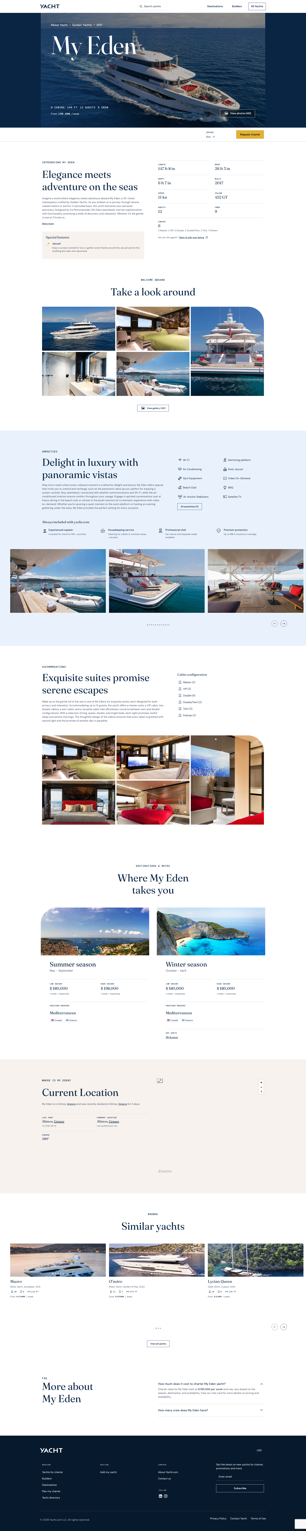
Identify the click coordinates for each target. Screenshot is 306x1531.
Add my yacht (108, 1472)
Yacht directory (51, 1497)
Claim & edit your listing (191, 237)
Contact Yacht (238, 1518)
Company (162, 1464)
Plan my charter (51, 1491)
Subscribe (240, 1488)
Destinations (215, 6)
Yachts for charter (52, 1472)
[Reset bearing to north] (261, 1091)
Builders (237, 6)
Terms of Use (258, 1518)
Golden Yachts (82, 25)
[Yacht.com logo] (51, 1450)
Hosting (104, 1464)
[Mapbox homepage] (165, 1171)
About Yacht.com (168, 1472)
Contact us (164, 1478)
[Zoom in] (261, 1082)
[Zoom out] (261, 1087)
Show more (48, 223)
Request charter (250, 134)
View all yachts (158, 1343)
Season (209, 132)
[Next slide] (283, 623)
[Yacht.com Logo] (49, 6)
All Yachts (257, 6)
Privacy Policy (218, 1518)
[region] (211, 1126)
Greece (71, 1104)
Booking (46, 1464)
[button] (14, 1259)
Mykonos (172, 1037)
